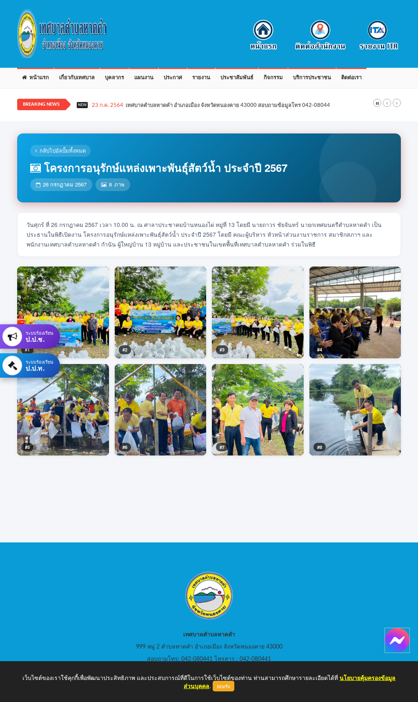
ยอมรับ (223, 686)
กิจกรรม (273, 77)
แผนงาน (143, 77)
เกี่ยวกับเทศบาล (77, 77)
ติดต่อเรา (351, 77)
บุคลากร (114, 77)
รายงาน (201, 77)
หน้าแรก (38, 77)
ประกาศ (173, 77)
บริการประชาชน (312, 77)
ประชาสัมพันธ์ (236, 77)
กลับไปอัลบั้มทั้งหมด (63, 150)
